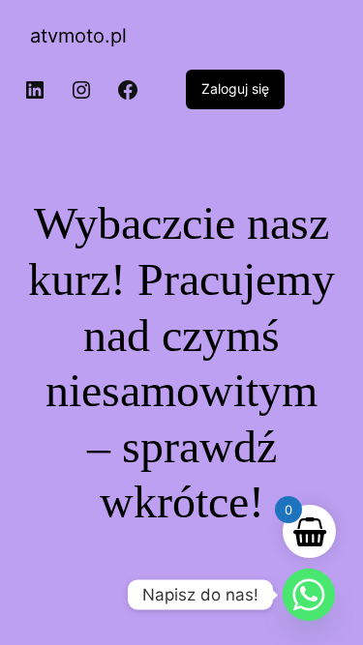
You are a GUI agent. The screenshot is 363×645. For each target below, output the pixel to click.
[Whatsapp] (309, 595)
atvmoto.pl (78, 35)
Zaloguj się (235, 88)
